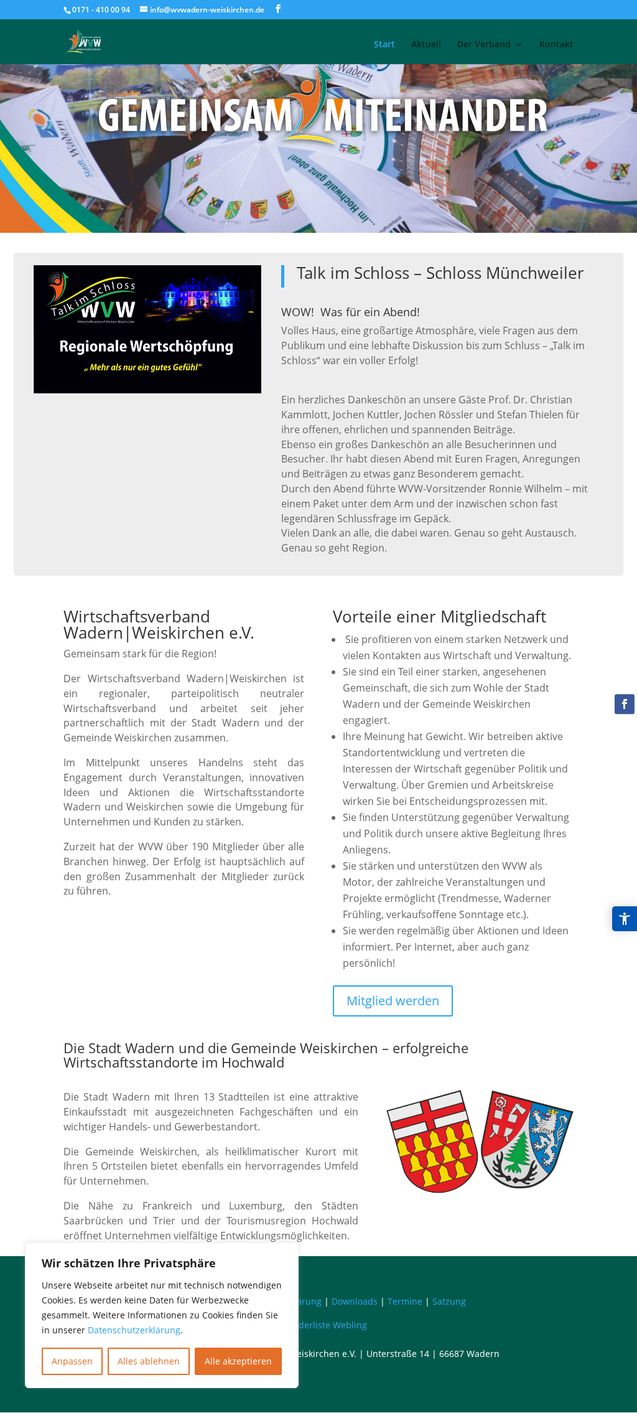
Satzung (449, 1301)
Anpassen (72, 1361)
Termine (405, 1301)
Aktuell (426, 44)
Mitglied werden (392, 1000)
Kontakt (556, 44)
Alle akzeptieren (238, 1361)
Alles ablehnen (149, 1361)
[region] (162, 1315)
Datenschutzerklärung (134, 1330)
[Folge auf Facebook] (625, 704)
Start (384, 44)
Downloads (355, 1301)
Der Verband (484, 44)
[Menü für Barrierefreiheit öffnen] (624, 918)
